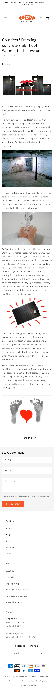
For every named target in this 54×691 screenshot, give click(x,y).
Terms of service (28, 681)
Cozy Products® (16, 677)
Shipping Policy (12, 583)
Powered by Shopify (29, 677)
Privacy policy (14, 681)
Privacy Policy (12, 577)
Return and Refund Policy (17, 589)
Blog (8, 535)
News (8, 541)
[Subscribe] (41, 653)
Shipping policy (42, 681)
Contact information (28, 685)
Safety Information (14, 602)
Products (10, 528)
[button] (5, 19)
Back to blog (29, 437)
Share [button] (7, 64)
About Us (10, 547)
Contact (9, 553)
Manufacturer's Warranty (17, 596)
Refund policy (44, 677)
